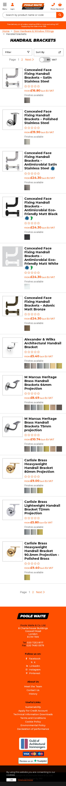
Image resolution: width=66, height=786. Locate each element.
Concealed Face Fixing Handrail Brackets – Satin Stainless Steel (38, 75)
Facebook (34, 658)
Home (5, 31)
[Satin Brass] (53, 366)
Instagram (35, 669)
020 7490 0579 (35, 645)
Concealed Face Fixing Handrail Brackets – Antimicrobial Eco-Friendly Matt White (41, 256)
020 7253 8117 (35, 642)
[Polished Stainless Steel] (27, 142)
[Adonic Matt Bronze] (27, 328)
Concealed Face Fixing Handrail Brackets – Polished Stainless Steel (41, 117)
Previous (26, 366)
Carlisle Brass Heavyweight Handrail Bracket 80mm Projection (39, 466)
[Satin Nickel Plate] (27, 407)
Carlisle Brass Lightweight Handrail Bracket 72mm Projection (42, 507)
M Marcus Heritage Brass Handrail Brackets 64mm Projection (40, 382)
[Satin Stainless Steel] (27, 100)
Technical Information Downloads (33, 714)
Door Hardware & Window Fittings (34, 31)
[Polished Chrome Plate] (46, 366)
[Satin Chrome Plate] (40, 366)
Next (28, 59)
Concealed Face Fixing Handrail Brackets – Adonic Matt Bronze (39, 303)
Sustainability (33, 707)
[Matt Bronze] (59, 407)
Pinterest (34, 673)
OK (11, 780)
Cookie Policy (33, 721)
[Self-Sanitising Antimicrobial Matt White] (27, 286)
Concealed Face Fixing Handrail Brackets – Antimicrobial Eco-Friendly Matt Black (41, 206)
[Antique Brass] (53, 407)
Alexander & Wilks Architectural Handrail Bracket (42, 343)
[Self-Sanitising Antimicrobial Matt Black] (27, 237)
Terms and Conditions (33, 718)
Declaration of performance (33, 729)
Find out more (25, 780)
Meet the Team (33, 686)
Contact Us (33, 690)
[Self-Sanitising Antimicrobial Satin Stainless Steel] (27, 187)
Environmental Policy (33, 725)
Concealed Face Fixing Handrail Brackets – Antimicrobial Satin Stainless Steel (40, 160)
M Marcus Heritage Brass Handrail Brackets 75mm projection (40, 424)
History (33, 693)
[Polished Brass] (46, 407)
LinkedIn (34, 666)
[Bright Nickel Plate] (33, 366)
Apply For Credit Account (33, 710)
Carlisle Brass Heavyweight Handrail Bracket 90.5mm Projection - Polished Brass (41, 550)
